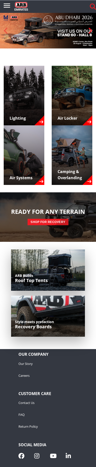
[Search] (93, 6)
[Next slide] (90, 30)
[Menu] (7, 6)
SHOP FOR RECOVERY (48, 222)
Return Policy (28, 427)
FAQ (21, 415)
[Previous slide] (6, 30)
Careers (24, 376)
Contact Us (26, 403)
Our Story (25, 364)
